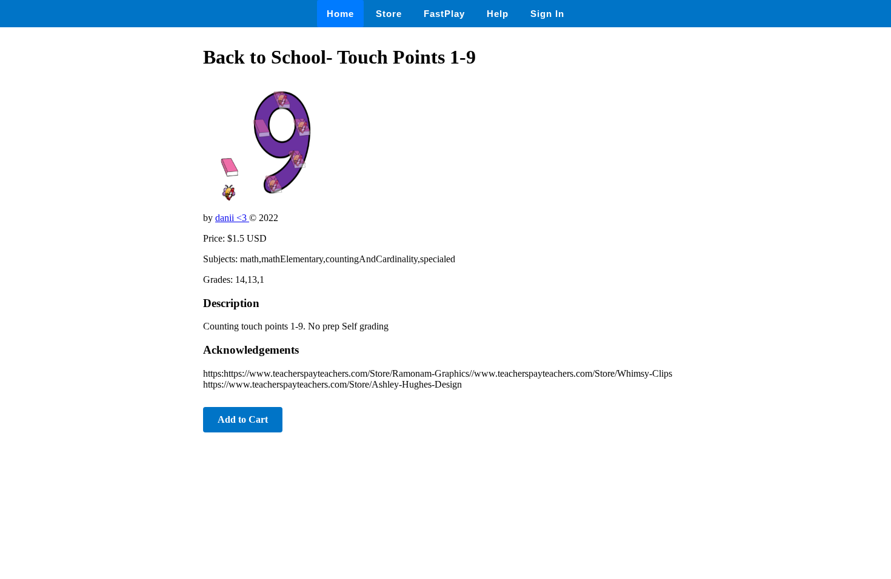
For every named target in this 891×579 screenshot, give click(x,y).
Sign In (547, 13)
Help (498, 13)
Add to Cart (243, 419)
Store (389, 13)
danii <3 (232, 218)
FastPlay (444, 13)
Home (340, 13)
